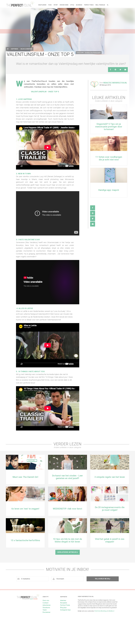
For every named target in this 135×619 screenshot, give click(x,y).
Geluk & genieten (26, 49)
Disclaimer (46, 612)
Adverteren (47, 605)
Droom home (64, 5)
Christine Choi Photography (93, 52)
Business (79, 5)
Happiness (14, 49)
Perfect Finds (88, 5)
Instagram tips (65, 610)
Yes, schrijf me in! (102, 579)
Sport (56, 5)
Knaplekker (42, 5)
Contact (45, 603)
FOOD (50, 5)
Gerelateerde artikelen (67, 552)
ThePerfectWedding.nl (101, 611)
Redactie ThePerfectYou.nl (115, 83)
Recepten (63, 603)
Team (45, 610)
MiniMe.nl (111, 611)
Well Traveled (100, 5)
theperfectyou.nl (20, 4)
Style (72, 5)
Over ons (46, 600)
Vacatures (46, 607)
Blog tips (63, 607)
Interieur (63, 600)
